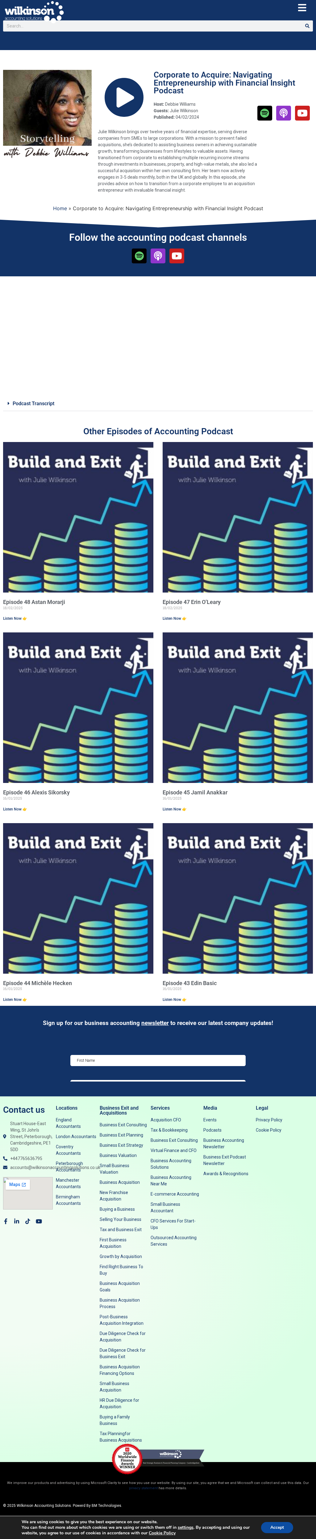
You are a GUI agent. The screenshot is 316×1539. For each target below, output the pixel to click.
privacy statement (143, 1488)
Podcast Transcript (33, 403)
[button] (158, 403)
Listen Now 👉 (15, 618)
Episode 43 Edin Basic (190, 983)
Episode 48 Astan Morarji (34, 602)
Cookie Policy (162, 1533)
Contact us (24, 1110)
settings (185, 1527)
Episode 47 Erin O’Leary (192, 602)
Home (60, 208)
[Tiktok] (27, 1221)
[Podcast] (283, 113)
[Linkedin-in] (16, 1221)
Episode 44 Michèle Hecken (37, 983)
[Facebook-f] (5, 1221)
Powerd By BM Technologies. (97, 1505)
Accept (277, 1527)
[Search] (307, 26)
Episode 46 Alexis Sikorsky (36, 792)
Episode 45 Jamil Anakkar (195, 792)
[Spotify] (264, 113)
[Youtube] (302, 113)
